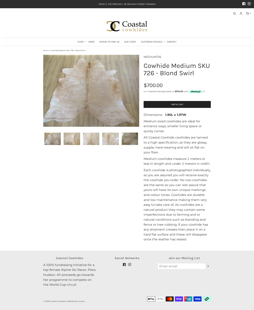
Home (91, 41)
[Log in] (239, 13)
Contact (172, 41)
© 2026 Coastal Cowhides (54, 301)
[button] (52, 139)
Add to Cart (177, 104)
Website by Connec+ (76, 301)
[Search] (233, 13)
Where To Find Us (109, 41)
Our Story (130, 41)
